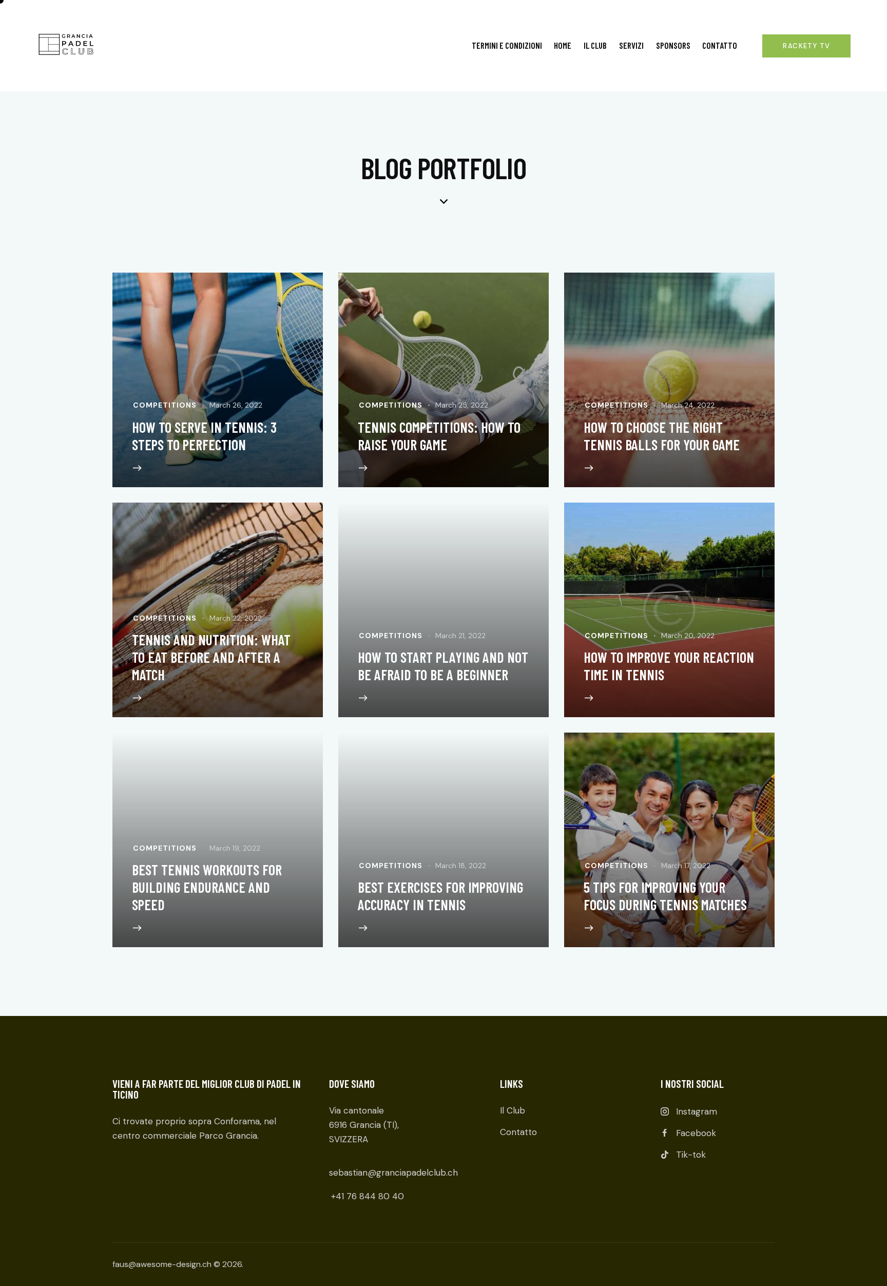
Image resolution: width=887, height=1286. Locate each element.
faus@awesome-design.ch (161, 1264)
